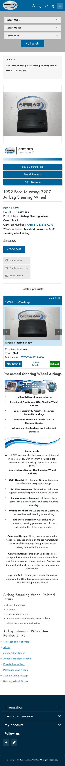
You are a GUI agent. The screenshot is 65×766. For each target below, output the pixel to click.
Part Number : (12, 357)
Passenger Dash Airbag (15, 670)
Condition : (9, 212)
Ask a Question (32, 182)
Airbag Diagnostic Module (17, 658)
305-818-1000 (40, 6)
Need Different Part (32, 167)
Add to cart (14, 249)
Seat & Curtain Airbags (15, 675)
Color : (7, 220)
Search (34, 43)
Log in (33, 5)
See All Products (32, 174)
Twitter (14, 742)
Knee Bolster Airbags (14, 664)
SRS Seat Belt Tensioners (16, 641)
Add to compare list (19, 268)
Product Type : (11, 216)
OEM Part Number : (14, 225)
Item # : (7, 208)
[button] (60, 6)
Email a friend (16, 275)
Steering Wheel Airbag (15, 681)
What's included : (13, 229)
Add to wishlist (16, 260)
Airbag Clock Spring (14, 653)
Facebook (6, 742)
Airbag (7, 647)
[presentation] (6, 332)
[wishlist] (46, 6)
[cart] (52, 6)
